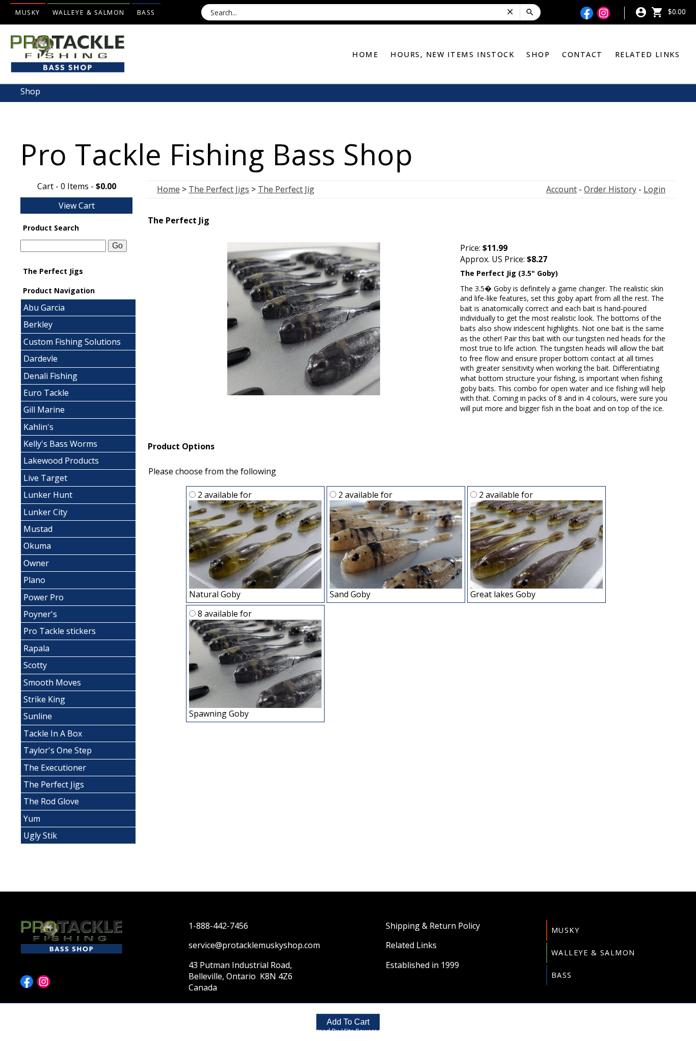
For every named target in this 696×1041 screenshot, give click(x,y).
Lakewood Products (61, 460)
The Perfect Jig (286, 189)
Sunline (37, 716)
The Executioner (54, 767)
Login (654, 189)
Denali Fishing (50, 376)
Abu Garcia (44, 307)
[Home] (67, 53)
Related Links (647, 54)
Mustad (37, 529)
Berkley (37, 324)
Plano (34, 580)
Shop (538, 54)
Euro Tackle (46, 392)
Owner (36, 563)
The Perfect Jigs (53, 784)
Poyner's (40, 614)
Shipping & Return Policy (433, 925)
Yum (31, 818)
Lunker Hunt (47, 494)
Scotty (35, 665)
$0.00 (676, 11)
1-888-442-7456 (218, 925)
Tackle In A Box (52, 733)
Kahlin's (38, 427)
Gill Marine (44, 409)
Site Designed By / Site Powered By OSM (348, 1031)
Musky (27, 12)
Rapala (36, 648)
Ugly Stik (40, 835)
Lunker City (45, 512)
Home (365, 54)
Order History (610, 189)
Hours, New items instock (452, 54)
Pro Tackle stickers (59, 631)
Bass (146, 12)
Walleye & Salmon (88, 12)
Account (561, 189)
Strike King (44, 699)
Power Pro (43, 597)
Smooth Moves (52, 682)
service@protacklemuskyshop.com (254, 945)
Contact (582, 54)
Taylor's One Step (57, 750)
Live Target (45, 478)
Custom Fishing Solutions (72, 341)
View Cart (77, 205)
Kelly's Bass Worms (60, 443)
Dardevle (40, 358)
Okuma (37, 545)
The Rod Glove (51, 801)
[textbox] (63, 246)
